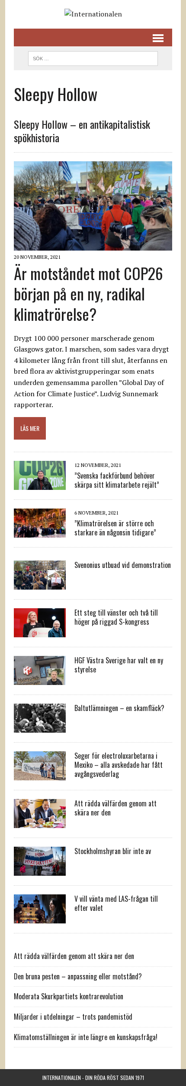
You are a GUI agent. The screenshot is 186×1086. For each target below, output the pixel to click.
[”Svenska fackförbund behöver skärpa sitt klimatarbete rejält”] (40, 484)
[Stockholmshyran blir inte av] (40, 870)
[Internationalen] (93, 14)
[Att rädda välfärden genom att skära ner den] (40, 822)
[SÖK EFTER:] (93, 57)
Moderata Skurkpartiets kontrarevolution (68, 996)
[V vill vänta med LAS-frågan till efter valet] (40, 918)
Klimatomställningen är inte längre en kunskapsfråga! (85, 1037)
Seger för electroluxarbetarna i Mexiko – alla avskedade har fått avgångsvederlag (118, 764)
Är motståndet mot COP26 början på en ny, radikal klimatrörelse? (88, 293)
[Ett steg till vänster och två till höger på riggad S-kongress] (40, 631)
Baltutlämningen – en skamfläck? (119, 708)
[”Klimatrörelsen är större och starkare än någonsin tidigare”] (40, 532)
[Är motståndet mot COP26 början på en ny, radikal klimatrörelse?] (93, 245)
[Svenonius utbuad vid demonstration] (40, 584)
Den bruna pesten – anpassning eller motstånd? (78, 976)
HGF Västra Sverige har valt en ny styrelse (118, 665)
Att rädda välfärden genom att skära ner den (115, 808)
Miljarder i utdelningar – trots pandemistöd (73, 1016)
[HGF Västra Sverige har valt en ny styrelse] (40, 679)
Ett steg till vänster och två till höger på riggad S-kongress (116, 617)
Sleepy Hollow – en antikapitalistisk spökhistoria (82, 130)
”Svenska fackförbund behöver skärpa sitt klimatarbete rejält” (116, 480)
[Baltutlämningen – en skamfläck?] (40, 727)
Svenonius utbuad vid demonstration (122, 565)
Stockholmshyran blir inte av (112, 851)
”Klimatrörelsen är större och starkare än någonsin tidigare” (115, 528)
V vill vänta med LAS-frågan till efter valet (116, 903)
